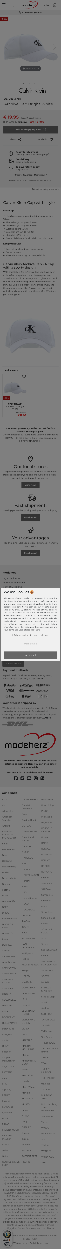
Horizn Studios (29, 898)
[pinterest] (44, 778)
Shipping (37, 118)
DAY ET (6, 1011)
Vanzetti (45, 1122)
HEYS (25, 886)
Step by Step (48, 996)
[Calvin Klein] (32, 90)
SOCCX (45, 976)
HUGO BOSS (28, 909)
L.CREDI (26, 976)
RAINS (44, 843)
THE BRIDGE (48, 1042)
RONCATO (46, 871)
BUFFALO (7, 933)
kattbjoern (27, 953)
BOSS (5, 895)
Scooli (44, 923)
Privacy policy (21, 635)
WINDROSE (47, 1156)
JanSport (26, 921)
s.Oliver (45, 982)
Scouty (44, 944)
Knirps (25, 970)
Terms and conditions (13, 582)
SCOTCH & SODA (46, 931)
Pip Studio (46, 816)
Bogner (6, 884)
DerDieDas (8, 1028)
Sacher (45, 877)
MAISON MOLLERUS (28, 1047)
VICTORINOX (48, 1133)
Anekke (6, 825)
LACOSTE (27, 982)
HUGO (25, 903)
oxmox (25, 1138)
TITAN (44, 1063)
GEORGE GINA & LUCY (11, 1163)
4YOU (5, 799)
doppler (6, 1051)
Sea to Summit (49, 950)
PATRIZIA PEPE (30, 1156)
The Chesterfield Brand (50, 1050)
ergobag (6, 1089)
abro (4, 805)
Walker (45, 1145)
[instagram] (37, 778)
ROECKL (45, 866)
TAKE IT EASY (48, 1019)
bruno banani (9, 918)
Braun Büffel (8, 901)
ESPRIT (6, 1095)
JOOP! (25, 927)
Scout (44, 938)
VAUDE (45, 1128)
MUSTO (26, 1104)
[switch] (7, 1244)
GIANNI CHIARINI (27, 807)
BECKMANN (8, 849)
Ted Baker (46, 1037)
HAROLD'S (27, 857)
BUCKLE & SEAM (7, 926)
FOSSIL (6, 1118)
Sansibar (46, 900)
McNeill (26, 1092)
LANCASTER (28, 993)
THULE (45, 1057)
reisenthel (46, 854)
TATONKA (46, 1031)
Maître (25, 1055)
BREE (5, 907)
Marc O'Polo (28, 1086)
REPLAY (45, 860)
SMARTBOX (47, 970)
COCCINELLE (9, 999)
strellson (45, 1008)
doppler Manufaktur (8, 1059)
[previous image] (6, 47)
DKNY (5, 1046)
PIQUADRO (47, 822)
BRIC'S (5, 912)
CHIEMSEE (8, 988)
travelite (45, 1083)
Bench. (6, 855)
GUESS (25, 852)
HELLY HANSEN (30, 875)
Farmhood (7, 1106)
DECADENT (8, 1017)
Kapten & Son (29, 938)
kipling (25, 959)
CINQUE (6, 994)
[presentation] (13, 5)
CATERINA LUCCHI (7, 981)
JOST (24, 932)
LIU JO (25, 1028)
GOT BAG (27, 825)
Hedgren (26, 869)
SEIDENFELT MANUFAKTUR (48, 963)
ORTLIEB (26, 1127)
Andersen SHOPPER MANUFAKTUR (9, 834)
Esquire (6, 1101)
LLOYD (25, 1034)
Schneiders (47, 912)
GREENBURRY (29, 831)
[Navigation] (4, 5)
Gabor (5, 1150)
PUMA (44, 837)
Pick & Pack (47, 799)
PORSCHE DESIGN (46, 830)
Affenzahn (7, 811)
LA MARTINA (28, 987)
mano (25, 1069)
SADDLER (46, 883)
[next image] (54, 47)
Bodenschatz (9, 878)
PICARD (26, 1162)
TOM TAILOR (47, 1078)
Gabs (4, 1156)
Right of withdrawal (12, 587)
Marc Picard (28, 1075)
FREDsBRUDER (10, 1129)
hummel (26, 915)
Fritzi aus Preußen (7, 1137)
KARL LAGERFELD (28, 946)
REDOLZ (45, 848)
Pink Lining (47, 805)
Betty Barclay (9, 866)
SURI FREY (46, 1014)
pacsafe (26, 1144)
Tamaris (45, 1025)
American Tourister (7, 818)
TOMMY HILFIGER (46, 1070)
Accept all (30, 655)
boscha (6, 889)
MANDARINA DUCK (29, 1062)
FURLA (5, 1144)
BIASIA (5, 872)
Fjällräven (7, 1112)
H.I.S (24, 892)
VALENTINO (47, 1116)
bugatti (6, 939)
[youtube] (30, 778)
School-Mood (48, 918)
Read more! (30, 517)
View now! (30, 485)
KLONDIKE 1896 (30, 964)
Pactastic (26, 1150)
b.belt (5, 843)
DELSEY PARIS (9, 1023)
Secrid (44, 955)
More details (30, 643)
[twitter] (23, 778)
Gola (24, 814)
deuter (5, 1040)
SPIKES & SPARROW (46, 989)
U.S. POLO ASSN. (46, 1097)
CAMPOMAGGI (10, 973)
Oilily (24, 1121)
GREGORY (27, 846)
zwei (43, 1162)
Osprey (25, 1133)
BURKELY (7, 944)
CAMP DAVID (9, 967)
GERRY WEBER (30, 799)
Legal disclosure (11, 578)
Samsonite (47, 895)
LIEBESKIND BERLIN (28, 1021)
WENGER (46, 1151)
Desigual (7, 1034)
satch (44, 906)
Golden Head (29, 819)
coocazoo (7, 1005)
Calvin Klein (12, 99)
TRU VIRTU (46, 1089)
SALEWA (46, 889)
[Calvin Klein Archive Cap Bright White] (23, 84)
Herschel (26, 880)
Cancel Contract (13, 663)
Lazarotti (26, 1005)
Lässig (25, 999)
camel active (9, 962)
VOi (43, 1139)
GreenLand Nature (28, 839)
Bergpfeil (7, 861)
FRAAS (5, 1124)
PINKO (44, 811)
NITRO (25, 1115)
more (40, 678)
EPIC (4, 1083)
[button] (45, 139)
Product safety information (47, 189)
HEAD (25, 863)
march (25, 1081)
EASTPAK (7, 1072)
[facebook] (17, 778)
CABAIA (6, 950)
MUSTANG (27, 1098)
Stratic (44, 1002)
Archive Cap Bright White (15, 406)
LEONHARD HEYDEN (28, 1012)
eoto (4, 1078)
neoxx (25, 1110)
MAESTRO (27, 1040)
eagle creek (8, 1066)
